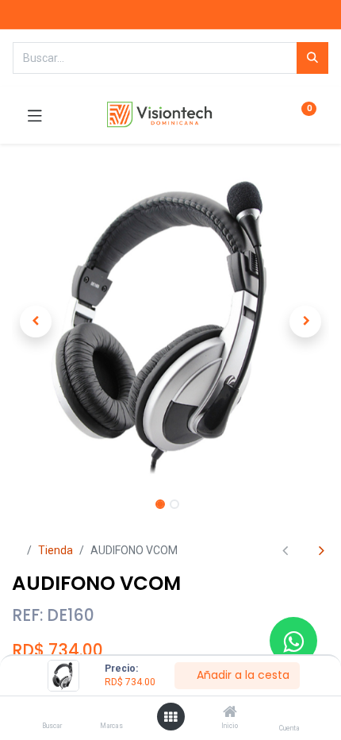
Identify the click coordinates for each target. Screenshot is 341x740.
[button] (35, 321)
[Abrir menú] (170, 717)
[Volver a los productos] (303, 550)
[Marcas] (111, 713)
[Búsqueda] (312, 58)
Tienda (55, 550)
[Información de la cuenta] (289, 712)
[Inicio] (230, 713)
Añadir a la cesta (241, 675)
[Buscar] (52, 713)
